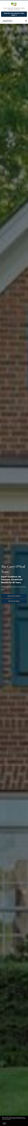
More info (12, 1119)
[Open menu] (26, 21)
